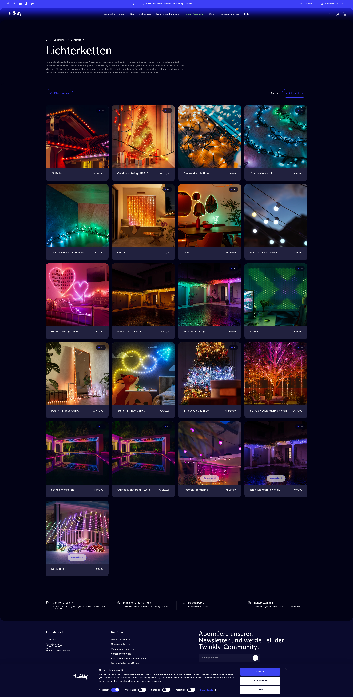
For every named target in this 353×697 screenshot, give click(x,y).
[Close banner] (286, 669)
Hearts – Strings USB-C (65, 331)
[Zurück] (134, 4)
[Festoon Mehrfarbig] (209, 453)
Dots (186, 252)
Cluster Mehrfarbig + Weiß (67, 252)
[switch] (142, 690)
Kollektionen (59, 40)
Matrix (254, 331)
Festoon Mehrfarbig (196, 490)
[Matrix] (275, 294)
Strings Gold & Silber (197, 410)
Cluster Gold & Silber (197, 173)
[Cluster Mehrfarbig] (275, 136)
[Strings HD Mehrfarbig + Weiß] (275, 373)
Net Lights (57, 569)
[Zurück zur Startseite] (47, 40)
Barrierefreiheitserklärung (125, 663)
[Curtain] (143, 215)
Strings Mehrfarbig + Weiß (133, 490)
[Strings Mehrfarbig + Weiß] (143, 453)
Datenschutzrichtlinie (122, 639)
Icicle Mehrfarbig (194, 331)
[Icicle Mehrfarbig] (209, 294)
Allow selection (260, 680)
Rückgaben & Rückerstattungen (128, 658)
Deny (260, 689)
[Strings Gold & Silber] (209, 373)
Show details (206, 690)
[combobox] (308, 4)
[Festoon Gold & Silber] (275, 215)
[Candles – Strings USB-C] (143, 136)
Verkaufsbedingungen (123, 649)
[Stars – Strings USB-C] (143, 373)
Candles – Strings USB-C (133, 173)
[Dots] (209, 215)
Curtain (121, 252)
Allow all (260, 671)
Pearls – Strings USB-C (65, 410)
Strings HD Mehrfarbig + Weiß (268, 410)
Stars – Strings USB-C (131, 410)
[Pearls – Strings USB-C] (77, 373)
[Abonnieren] (255, 658)
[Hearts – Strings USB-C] (77, 294)
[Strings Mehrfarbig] (77, 453)
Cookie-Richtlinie (120, 644)
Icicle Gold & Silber (129, 331)
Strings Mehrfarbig (62, 490)
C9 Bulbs (56, 173)
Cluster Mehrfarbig (261, 173)
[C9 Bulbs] (77, 136)
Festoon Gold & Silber (263, 252)
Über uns (51, 639)
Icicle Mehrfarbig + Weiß (265, 490)
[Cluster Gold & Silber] (209, 136)
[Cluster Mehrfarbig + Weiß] (77, 215)
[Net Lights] (77, 532)
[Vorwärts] (202, 4)
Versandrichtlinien (121, 654)
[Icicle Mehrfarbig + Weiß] (275, 453)
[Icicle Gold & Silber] (143, 294)
